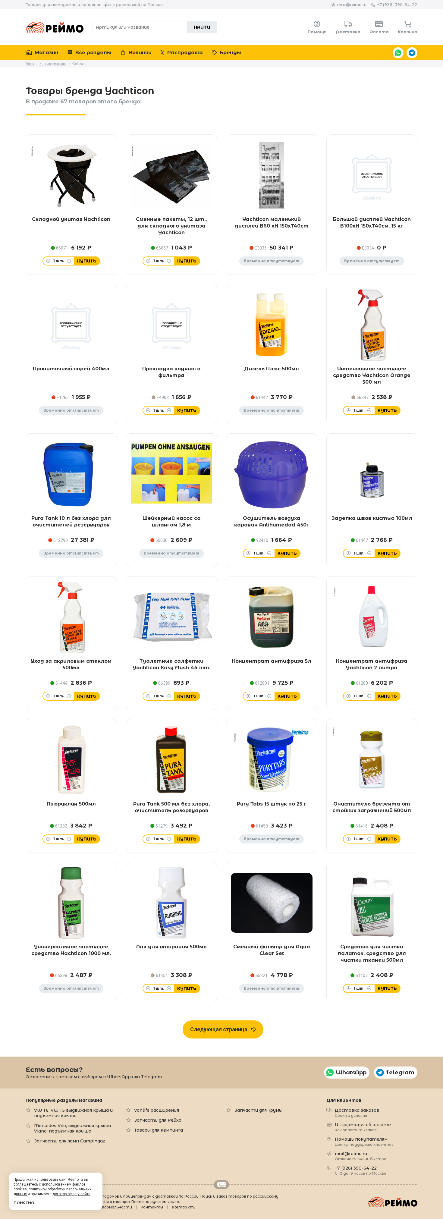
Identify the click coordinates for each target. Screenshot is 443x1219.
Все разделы (92, 52)
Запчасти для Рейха (157, 1120)
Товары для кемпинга (158, 1130)
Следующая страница (220, 1029)
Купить (86, 261)
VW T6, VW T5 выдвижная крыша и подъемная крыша (73, 1112)
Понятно (24, 1203)
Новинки (139, 52)
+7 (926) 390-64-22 (397, 4)
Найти (202, 27)
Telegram (412, 52)
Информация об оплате (363, 1127)
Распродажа (184, 52)
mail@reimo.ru (351, 4)
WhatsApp (398, 52)
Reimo (54, 27)
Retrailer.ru (221, 1184)
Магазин (45, 52)
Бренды (229, 52)
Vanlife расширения (156, 1110)
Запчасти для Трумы (258, 1110)
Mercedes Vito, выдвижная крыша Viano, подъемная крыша (72, 1128)
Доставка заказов (357, 1112)
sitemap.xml (183, 1207)
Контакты (152, 1207)
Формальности (116, 1207)
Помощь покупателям (364, 1141)
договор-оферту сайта (71, 1194)
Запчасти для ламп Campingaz (69, 1141)
